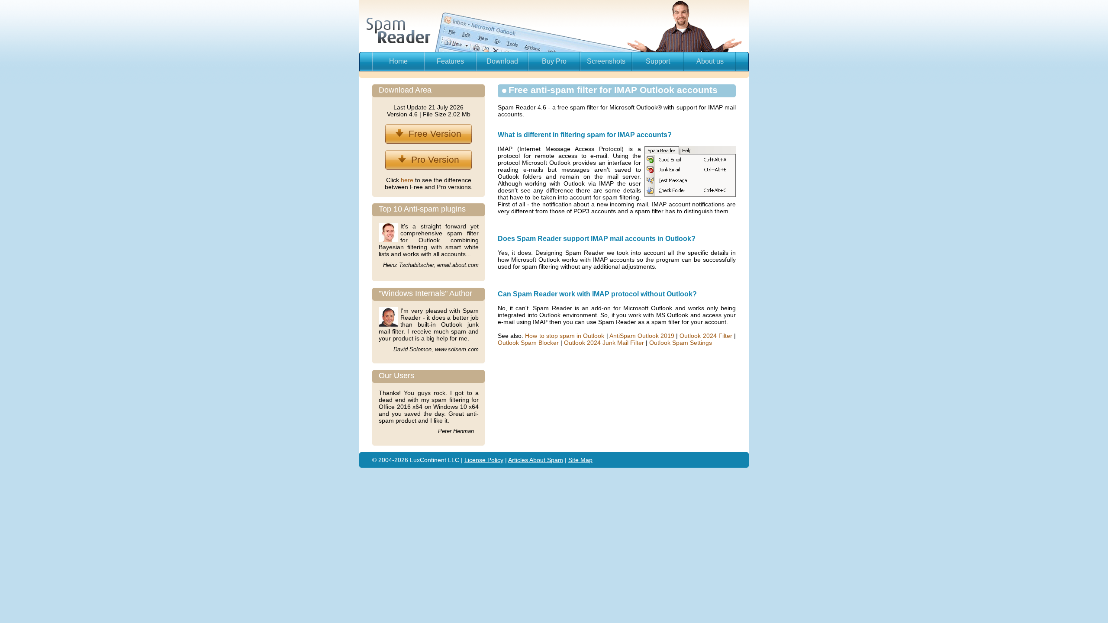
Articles (518, 459)
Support (658, 61)
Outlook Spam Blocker (528, 342)
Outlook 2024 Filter (706, 335)
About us (710, 61)
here (408, 180)
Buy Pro (554, 61)
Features (450, 61)
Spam (555, 459)
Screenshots (606, 61)
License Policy (483, 459)
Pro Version (432, 159)
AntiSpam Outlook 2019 (641, 335)
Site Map (580, 459)
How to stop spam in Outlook (564, 335)
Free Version (432, 133)
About (538, 459)
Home (398, 61)
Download (502, 61)
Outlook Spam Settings (680, 342)
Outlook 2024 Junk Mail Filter (604, 342)
